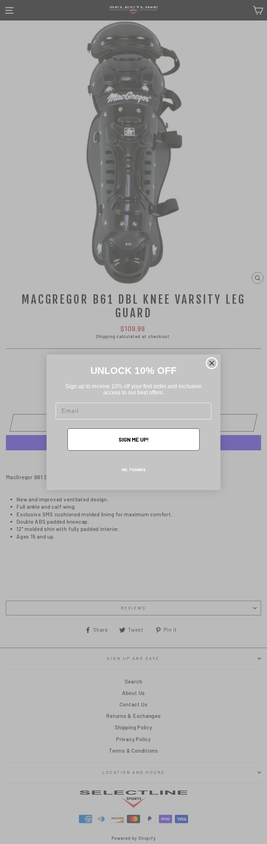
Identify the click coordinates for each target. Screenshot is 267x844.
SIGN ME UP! (134, 439)
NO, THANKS (134, 469)
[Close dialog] (212, 363)
